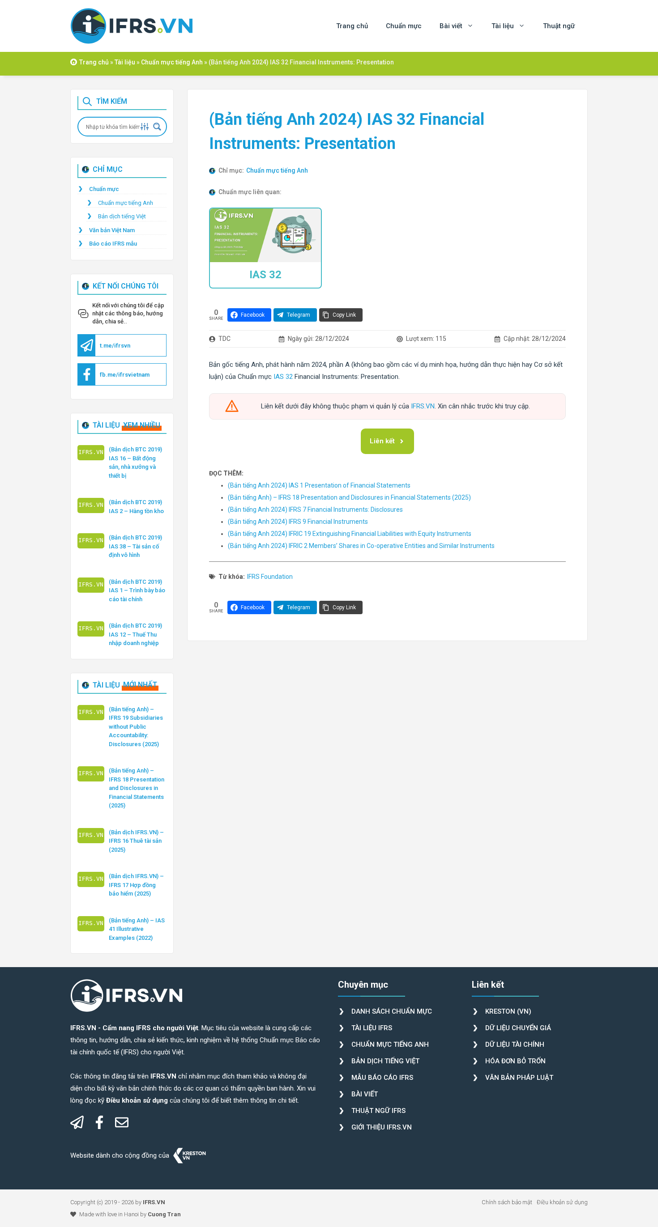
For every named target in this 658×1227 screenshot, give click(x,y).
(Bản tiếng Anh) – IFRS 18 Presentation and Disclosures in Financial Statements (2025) (136, 788)
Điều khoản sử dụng (562, 1202)
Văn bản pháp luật (519, 1078)
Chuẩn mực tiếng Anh (172, 62)
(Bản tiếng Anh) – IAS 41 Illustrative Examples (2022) (137, 929)
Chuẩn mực (404, 26)
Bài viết (451, 26)
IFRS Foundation (270, 576)
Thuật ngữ (559, 26)
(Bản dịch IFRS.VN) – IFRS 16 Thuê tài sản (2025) (136, 841)
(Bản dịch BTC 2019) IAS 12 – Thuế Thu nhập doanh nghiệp (135, 634)
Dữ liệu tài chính (514, 1044)
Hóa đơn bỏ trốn (515, 1061)
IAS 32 (265, 274)
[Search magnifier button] (157, 126)
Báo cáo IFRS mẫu (113, 243)
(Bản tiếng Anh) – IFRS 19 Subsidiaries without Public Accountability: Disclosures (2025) (136, 726)
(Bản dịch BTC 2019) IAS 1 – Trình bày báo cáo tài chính (137, 590)
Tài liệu (502, 26)
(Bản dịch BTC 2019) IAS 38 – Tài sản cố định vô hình (135, 546)
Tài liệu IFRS (371, 1028)
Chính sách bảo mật (507, 1202)
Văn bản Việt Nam (112, 230)
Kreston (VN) (508, 1011)
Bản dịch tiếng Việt (122, 216)
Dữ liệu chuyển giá (518, 1028)
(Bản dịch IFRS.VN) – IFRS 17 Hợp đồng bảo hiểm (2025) (136, 885)
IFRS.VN (423, 406)
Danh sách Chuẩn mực (391, 1011)
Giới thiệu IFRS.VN (381, 1127)
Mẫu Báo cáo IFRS (382, 1078)
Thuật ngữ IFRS (378, 1111)
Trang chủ (352, 26)
